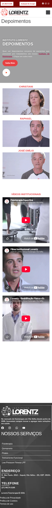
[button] (48, 12)
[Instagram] (46, 3)
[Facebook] (43, 3)
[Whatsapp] (48, 3)
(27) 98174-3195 (8, 488)
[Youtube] (23, 428)
